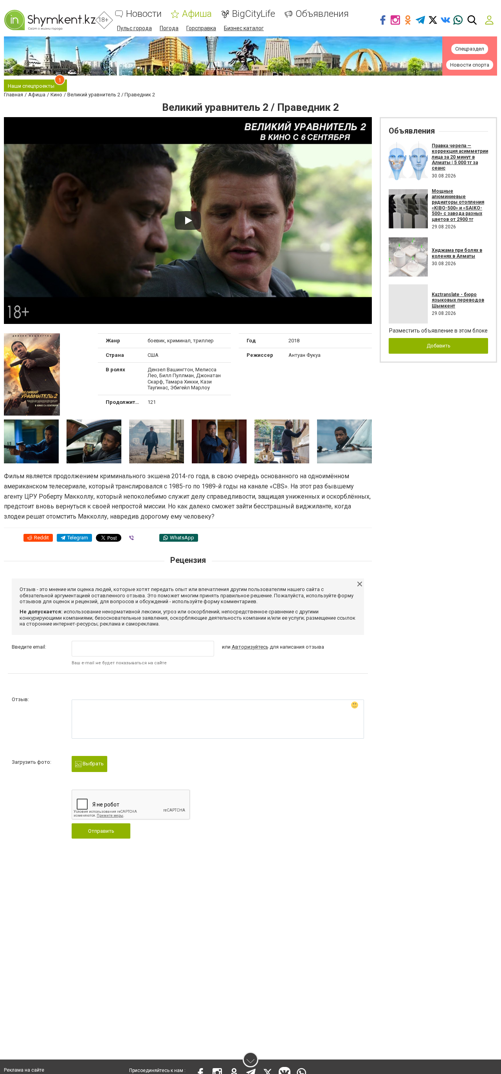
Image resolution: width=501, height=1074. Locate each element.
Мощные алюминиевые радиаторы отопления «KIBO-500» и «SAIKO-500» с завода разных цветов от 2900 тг (458, 205)
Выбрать (92, 764)
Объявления (322, 14)
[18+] (50, 20)
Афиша (197, 14)
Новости (144, 14)
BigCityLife (253, 14)
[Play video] (188, 220)
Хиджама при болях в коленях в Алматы (457, 253)
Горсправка (201, 28)
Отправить (101, 831)
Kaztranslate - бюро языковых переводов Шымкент (458, 300)
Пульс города (134, 28)
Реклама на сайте (24, 1070)
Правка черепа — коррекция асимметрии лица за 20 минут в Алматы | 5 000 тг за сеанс (460, 157)
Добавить (439, 346)
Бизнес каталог (244, 28)
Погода (169, 28)
